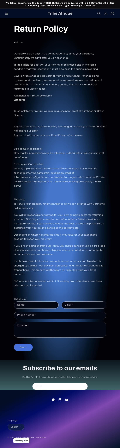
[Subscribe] (84, 386)
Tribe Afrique (21, 437)
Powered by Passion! (36, 437)
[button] (6, 13)
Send (23, 347)
